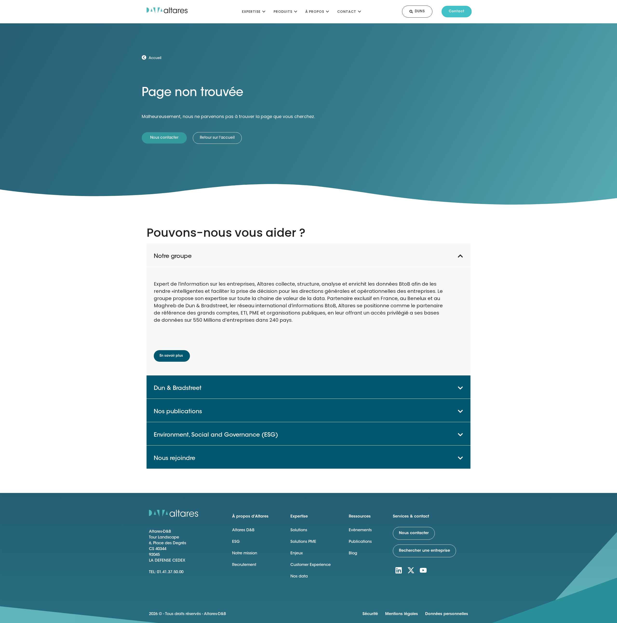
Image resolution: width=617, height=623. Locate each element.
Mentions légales (401, 614)
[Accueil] (144, 57)
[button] (308, 255)
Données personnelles (446, 614)
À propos (314, 11)
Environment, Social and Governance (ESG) (216, 435)
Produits (283, 11)
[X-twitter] (411, 570)
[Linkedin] (398, 570)
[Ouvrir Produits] (295, 11)
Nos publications (178, 412)
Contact (346, 11)
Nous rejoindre (174, 458)
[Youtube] (423, 570)
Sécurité (370, 614)
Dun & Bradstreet (177, 388)
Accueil (155, 58)
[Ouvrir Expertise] (263, 11)
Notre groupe (173, 256)
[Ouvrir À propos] (327, 11)
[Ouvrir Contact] (359, 11)
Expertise (251, 11)
